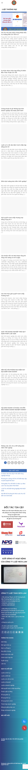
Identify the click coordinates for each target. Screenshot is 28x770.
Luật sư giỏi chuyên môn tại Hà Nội (12, 628)
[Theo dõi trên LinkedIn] (19, 632)
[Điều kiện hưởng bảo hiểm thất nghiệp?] (14, 169)
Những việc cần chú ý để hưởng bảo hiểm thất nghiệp (12, 447)
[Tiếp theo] (22, 462)
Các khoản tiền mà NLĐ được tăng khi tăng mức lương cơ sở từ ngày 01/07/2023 (13, 256)
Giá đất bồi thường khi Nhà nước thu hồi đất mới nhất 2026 (13, 494)
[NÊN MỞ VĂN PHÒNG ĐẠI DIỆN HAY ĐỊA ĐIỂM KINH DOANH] (14, 358)
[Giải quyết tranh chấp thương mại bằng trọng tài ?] (14, 206)
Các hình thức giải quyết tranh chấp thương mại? (12, 294)
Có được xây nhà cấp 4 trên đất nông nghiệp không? (12, 474)
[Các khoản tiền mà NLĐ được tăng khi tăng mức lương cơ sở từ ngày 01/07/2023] (14, 244)
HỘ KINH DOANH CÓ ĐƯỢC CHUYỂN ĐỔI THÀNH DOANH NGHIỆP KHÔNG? (13, 408)
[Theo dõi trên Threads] (14, 632)
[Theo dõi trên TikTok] (8, 632)
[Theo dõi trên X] (11, 632)
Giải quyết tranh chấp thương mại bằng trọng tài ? (12, 218)
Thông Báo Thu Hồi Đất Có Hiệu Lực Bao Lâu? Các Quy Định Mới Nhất (13, 484)
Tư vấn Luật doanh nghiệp (10, 626)
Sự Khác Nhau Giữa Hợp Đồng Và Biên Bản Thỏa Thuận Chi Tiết (13, 71)
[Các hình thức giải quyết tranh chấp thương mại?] (14, 282)
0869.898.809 (11, 605)
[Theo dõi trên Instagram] (5, 632)
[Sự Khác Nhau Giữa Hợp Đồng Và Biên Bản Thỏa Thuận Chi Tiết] (14, 59)
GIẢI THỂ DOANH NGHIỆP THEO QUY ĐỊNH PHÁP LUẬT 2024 (13, 332)
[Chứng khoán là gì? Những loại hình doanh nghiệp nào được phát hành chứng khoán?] (14, 97)
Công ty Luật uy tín (8, 622)
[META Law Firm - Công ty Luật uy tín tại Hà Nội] (14, 2)
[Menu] (2, 3)
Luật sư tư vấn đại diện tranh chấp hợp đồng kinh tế (13, 146)
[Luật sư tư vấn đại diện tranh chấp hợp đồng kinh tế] (14, 133)
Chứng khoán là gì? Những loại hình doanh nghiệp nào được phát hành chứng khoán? (12, 109)
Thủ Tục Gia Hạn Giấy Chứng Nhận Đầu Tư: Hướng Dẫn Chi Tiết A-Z (13, 33)
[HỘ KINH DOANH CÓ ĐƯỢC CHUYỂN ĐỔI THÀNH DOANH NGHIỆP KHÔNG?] (14, 396)
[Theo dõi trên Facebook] (2, 632)
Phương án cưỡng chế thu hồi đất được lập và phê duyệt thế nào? (14, 479)
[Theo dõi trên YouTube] (22, 632)
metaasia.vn (11, 603)
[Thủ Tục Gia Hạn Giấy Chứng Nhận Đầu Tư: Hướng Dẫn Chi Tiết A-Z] (14, 21)
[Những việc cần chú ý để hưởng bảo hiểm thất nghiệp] (14, 434)
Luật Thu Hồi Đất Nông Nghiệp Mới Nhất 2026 (13, 489)
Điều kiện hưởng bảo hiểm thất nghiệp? (14, 181)
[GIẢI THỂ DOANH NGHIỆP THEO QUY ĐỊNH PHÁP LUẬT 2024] (14, 320)
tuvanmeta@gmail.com (13, 601)
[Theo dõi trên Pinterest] (16, 632)
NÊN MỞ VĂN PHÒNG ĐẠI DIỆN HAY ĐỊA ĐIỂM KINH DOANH (13, 370)
